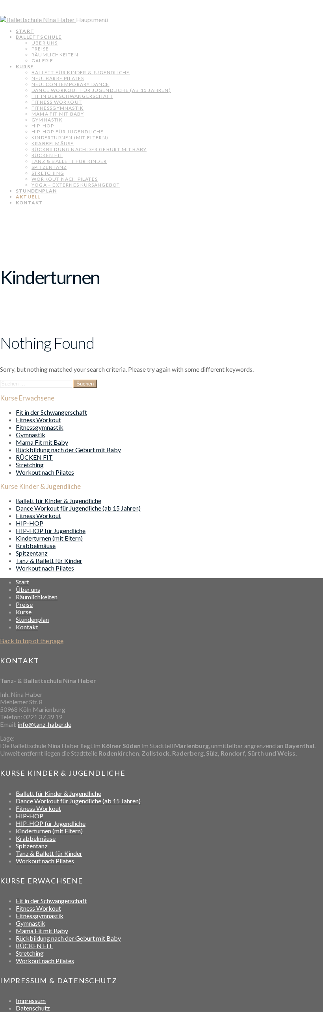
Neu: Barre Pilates (58, 78)
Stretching (48, 173)
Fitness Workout (57, 102)
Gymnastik (47, 120)
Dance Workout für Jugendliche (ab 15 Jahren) (101, 90)
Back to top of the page (31, 640)
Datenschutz (33, 1008)
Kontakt (29, 203)
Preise (40, 49)
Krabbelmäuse (53, 143)
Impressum (31, 1000)
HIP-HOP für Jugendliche (68, 132)
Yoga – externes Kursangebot (76, 185)
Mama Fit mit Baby (58, 114)
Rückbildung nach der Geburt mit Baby (89, 149)
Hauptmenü (92, 19)
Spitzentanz (49, 167)
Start (25, 31)
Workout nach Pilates (65, 179)
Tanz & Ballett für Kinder (69, 161)
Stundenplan (36, 191)
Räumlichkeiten (55, 55)
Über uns (45, 43)
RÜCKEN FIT (47, 155)
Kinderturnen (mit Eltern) (70, 137)
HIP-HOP (43, 126)
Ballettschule (39, 37)
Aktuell (28, 197)
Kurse (24, 66)
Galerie (42, 61)
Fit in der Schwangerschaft (72, 96)
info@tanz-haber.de (44, 724)
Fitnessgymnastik (58, 108)
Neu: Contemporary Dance (71, 84)
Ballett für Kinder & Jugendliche (81, 72)
